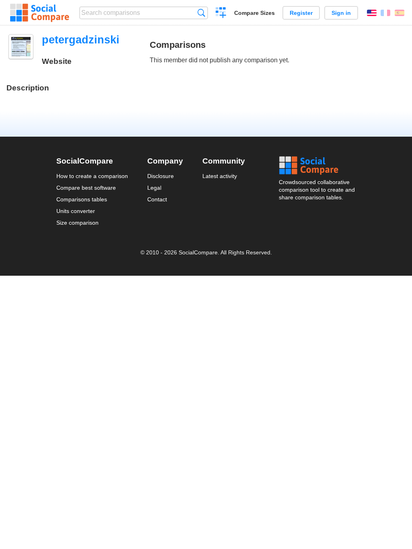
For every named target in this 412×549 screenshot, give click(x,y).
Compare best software (86, 187)
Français (385, 13)
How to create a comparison (92, 176)
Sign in (341, 13)
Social (317, 165)
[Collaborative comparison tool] (39, 13)
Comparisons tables (81, 199)
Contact (157, 199)
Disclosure (160, 176)
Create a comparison (221, 13)
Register (301, 13)
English (372, 13)
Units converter (75, 211)
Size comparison (77, 222)
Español (399, 13)
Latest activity (219, 176)
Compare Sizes (254, 13)
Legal (154, 187)
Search (201, 12)
